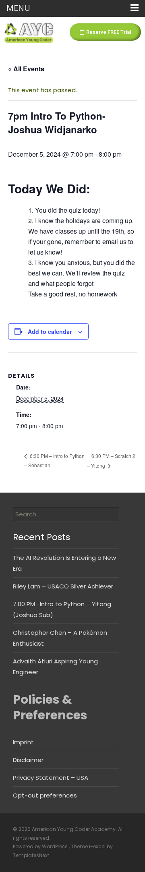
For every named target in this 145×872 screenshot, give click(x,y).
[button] (105, 32)
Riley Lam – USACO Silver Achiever (63, 586)
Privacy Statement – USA (50, 777)
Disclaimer (28, 760)
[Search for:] (66, 514)
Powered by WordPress (41, 846)
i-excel (98, 846)
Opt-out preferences (45, 795)
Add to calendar (50, 331)
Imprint (23, 742)
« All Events (26, 68)
